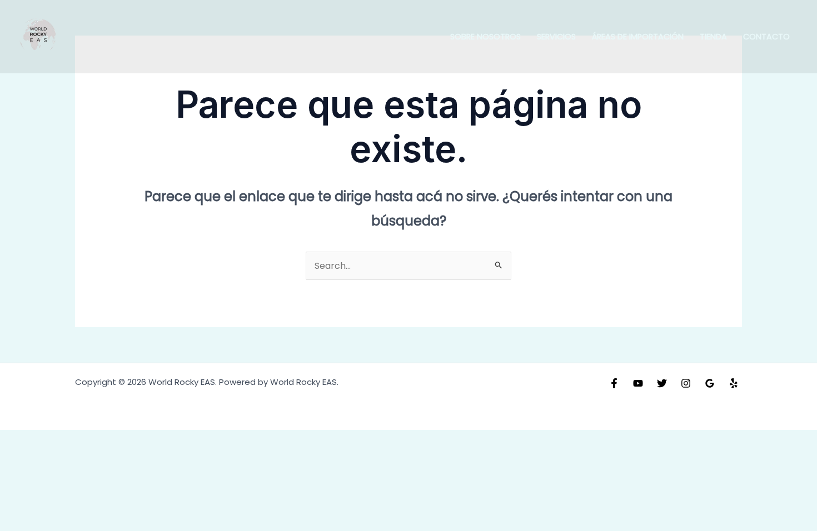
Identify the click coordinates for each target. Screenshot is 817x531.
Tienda (713, 36)
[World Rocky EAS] (38, 36)
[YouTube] (638, 383)
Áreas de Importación (638, 36)
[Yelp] (734, 383)
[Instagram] (686, 383)
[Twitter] (662, 383)
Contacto (766, 36)
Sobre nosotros (485, 36)
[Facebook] (614, 383)
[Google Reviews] (710, 383)
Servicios (556, 36)
